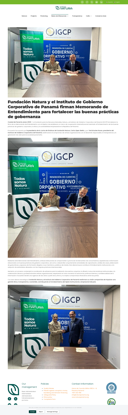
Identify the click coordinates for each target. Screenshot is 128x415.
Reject (41, 412)
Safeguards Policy (50, 395)
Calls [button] (88, 16)
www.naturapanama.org (80, 397)
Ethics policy (48, 397)
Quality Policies (49, 388)
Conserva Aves (100, 16)
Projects (34, 16)
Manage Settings (52, 412)
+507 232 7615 (76, 393)
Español (110, 2)
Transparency (77, 16)
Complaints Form (50, 399)
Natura (24, 16)
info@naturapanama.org (80, 395)
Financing (44, 16)
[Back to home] (64, 7)
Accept (32, 412)
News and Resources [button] (58, 16)
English (118, 2)
